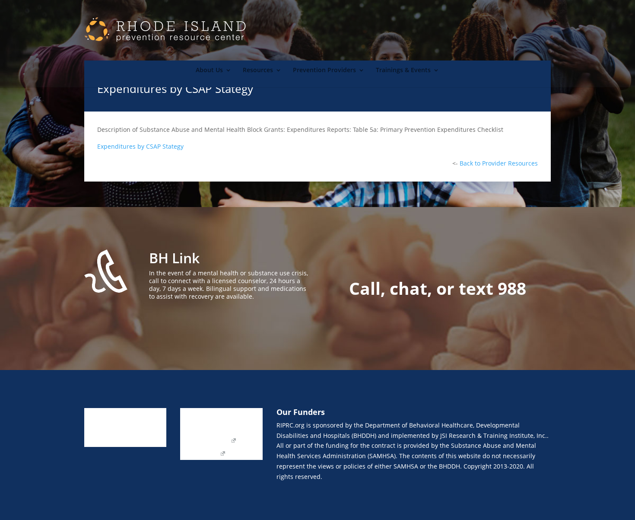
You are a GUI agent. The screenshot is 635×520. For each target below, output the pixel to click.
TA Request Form (204, 440)
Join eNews (234, 415)
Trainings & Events (403, 70)
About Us (209, 70)
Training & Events (109, 440)
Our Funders (239, 427)
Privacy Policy (199, 453)
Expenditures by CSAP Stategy (140, 146)
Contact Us (195, 427)
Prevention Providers (324, 70)
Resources (258, 70)
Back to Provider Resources (499, 163)
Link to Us (194, 415)
